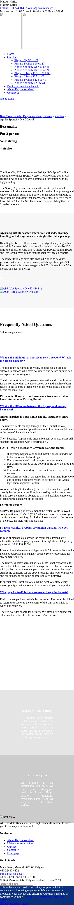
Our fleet (12, 57)
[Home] (7, 98)
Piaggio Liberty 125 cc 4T (29, 76)
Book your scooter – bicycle (23, 86)
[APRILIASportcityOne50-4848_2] (21, 288)
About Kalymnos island (20, 89)
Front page (13, 853)
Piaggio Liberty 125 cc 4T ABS (32, 73)
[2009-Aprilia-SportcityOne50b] (19, 291)
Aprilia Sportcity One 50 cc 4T (32, 66)
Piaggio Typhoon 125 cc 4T (30, 79)
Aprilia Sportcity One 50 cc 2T (32, 70)
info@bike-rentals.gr (11, 873)
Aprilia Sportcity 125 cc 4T (29, 82)
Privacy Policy (21, 903)
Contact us (13, 92)
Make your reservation (20, 843)
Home (10, 53)
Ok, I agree (6, 903)
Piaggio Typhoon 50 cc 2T (29, 63)
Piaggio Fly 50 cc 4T (26, 60)
